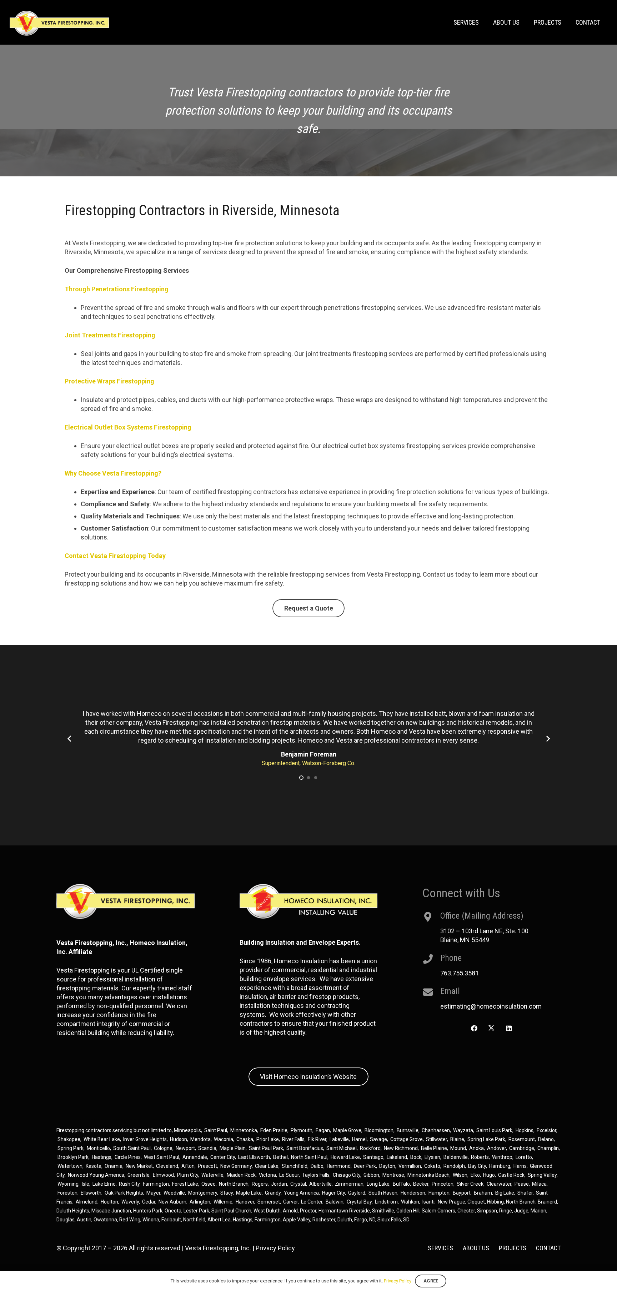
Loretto (524, 1157)
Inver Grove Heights (145, 1139)
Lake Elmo (104, 1184)
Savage (378, 1139)
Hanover (245, 1202)
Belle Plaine (434, 1148)
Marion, (539, 1211)
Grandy (273, 1193)
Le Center (311, 1202)
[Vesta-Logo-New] (59, 23)
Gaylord (356, 1193)
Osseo (208, 1184)
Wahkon (410, 1202)
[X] (491, 1028)
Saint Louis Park (494, 1130)
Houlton (109, 1202)
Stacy (226, 1193)
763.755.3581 (459, 973)
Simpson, (488, 1211)
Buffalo (401, 1184)
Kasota (93, 1166)
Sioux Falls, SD (393, 1219)
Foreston (67, 1193)
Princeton (442, 1184)
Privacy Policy (275, 1248)
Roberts (480, 1157)
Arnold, (291, 1211)
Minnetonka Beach (428, 1175)
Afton (188, 1166)
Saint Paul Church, (231, 1211)
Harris (520, 1166)
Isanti (428, 1202)
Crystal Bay (359, 1202)
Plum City (187, 1175)
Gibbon (371, 1175)
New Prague (451, 1202)
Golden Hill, (409, 1211)
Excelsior (546, 1130)
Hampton (439, 1193)
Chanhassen (436, 1130)
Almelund (86, 1202)
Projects (512, 1248)
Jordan (279, 1184)
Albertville (320, 1184)
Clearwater (499, 1184)
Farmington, (269, 1219)
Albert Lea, (220, 1219)
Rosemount (521, 1139)
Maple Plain (233, 1148)
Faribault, (172, 1219)
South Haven (382, 1193)
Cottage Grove (406, 1139)
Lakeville (339, 1139)
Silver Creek (470, 1184)
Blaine (457, 1139)
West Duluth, (268, 1211)
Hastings (101, 1157)
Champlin (548, 1148)
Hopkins (524, 1130)
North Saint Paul (309, 1157)
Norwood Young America (96, 1175)
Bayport (462, 1193)
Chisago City (346, 1175)
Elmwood (163, 1175)
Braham (483, 1193)
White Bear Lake (102, 1139)
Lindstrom (386, 1202)
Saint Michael (341, 1148)
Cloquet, (476, 1202)
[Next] (547, 738)
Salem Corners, (439, 1211)
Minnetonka (243, 1130)
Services (440, 1248)
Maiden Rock (241, 1175)
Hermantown (333, 1211)
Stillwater (436, 1139)
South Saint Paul (132, 1148)
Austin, (85, 1219)
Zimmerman (349, 1184)
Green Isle (138, 1175)
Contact (548, 1248)
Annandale (194, 1157)
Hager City (333, 1193)
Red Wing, (130, 1219)
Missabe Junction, (111, 1211)
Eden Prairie (273, 1130)
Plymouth (301, 1130)
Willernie (223, 1202)
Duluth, (345, 1219)
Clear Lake (267, 1166)
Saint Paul (215, 1130)
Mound (458, 1148)
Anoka (476, 1148)
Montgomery (202, 1193)
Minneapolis (187, 1130)
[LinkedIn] (509, 1028)
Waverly (130, 1202)
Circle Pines (128, 1157)
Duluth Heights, (73, 1211)
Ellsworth (91, 1193)
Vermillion (409, 1166)
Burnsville (407, 1130)
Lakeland (397, 1157)
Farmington (156, 1184)
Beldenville (455, 1157)
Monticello (98, 1148)
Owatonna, (106, 1219)
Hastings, (244, 1219)
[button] (301, 777)
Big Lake (504, 1193)
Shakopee (68, 1139)
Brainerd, (548, 1202)
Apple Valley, (297, 1219)
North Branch (234, 1184)
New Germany (236, 1166)
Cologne (163, 1148)
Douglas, (66, 1219)
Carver (290, 1202)
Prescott (207, 1166)
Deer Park (365, 1166)
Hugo (489, 1175)
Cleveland (167, 1166)
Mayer (153, 1193)
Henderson (413, 1193)
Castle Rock (511, 1175)
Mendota (200, 1139)
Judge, (522, 1211)
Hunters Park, (148, 1211)
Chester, (467, 1211)
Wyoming (68, 1184)
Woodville (174, 1193)
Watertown (69, 1166)
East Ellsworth (254, 1157)
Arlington (200, 1202)
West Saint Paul (161, 1157)
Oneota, (173, 1211)
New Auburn (172, 1202)
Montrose (393, 1175)
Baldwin (334, 1202)
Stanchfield (294, 1166)
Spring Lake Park (486, 1139)
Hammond (339, 1166)
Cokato (432, 1166)
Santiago (373, 1157)
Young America (301, 1193)
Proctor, (308, 1211)
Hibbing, (496, 1202)
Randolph (454, 1166)
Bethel (280, 1157)
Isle (85, 1184)
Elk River (317, 1139)
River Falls (293, 1139)
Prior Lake (267, 1139)
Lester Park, (197, 1211)
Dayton (387, 1166)
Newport (185, 1148)
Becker (420, 1184)
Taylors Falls (316, 1175)
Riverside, (360, 1211)
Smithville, (383, 1211)
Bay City (477, 1166)
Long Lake (378, 1184)
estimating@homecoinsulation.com (491, 1006)
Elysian (432, 1157)
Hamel (359, 1139)
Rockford (370, 1148)
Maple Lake (249, 1193)
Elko (475, 1175)
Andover (496, 1148)
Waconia (223, 1139)
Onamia (113, 1166)
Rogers (260, 1184)
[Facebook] (474, 1028)
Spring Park (70, 1148)
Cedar (148, 1202)
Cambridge (521, 1148)
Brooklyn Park (73, 1157)
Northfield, (195, 1219)
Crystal (298, 1184)
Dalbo (317, 1166)
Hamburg (499, 1166)
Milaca (539, 1184)
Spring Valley (542, 1175)
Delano (546, 1139)
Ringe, (506, 1211)
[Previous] (69, 738)
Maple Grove (347, 1130)
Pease (522, 1184)
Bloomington (379, 1130)
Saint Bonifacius (304, 1148)
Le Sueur (289, 1175)
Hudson (178, 1139)
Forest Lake (185, 1184)
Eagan (323, 1130)
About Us (476, 1248)
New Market (139, 1166)
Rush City (129, 1184)
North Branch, (521, 1202)
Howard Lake (345, 1157)
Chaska (244, 1139)
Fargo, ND (364, 1219)
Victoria (267, 1175)
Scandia (207, 1148)
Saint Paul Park (266, 1148)
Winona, (151, 1219)
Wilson (460, 1175)
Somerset (268, 1202)
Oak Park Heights (124, 1193)
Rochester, (324, 1219)
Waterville (212, 1175)
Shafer (525, 1193)
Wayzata (463, 1130)
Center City (222, 1157)
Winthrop (502, 1157)
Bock (415, 1157)
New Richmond (401, 1148)
